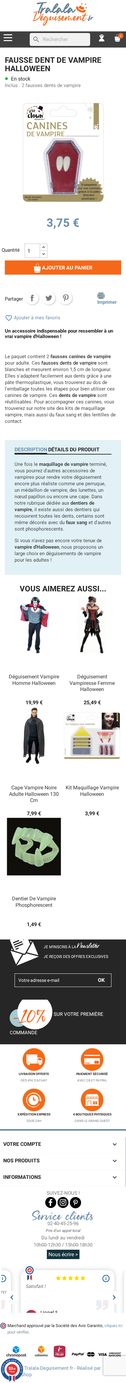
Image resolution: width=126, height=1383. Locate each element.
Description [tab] (31, 449)
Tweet (48, 297)
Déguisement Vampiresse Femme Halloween (92, 683)
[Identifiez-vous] (102, 38)
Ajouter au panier (66, 268)
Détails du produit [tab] (74, 449)
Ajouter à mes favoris (32, 318)
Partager (32, 297)
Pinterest (65, 297)
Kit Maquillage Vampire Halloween (92, 791)
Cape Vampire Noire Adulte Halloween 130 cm (34, 794)
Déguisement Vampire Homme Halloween (34, 680)
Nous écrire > (63, 1254)
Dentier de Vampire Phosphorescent (34, 901)
